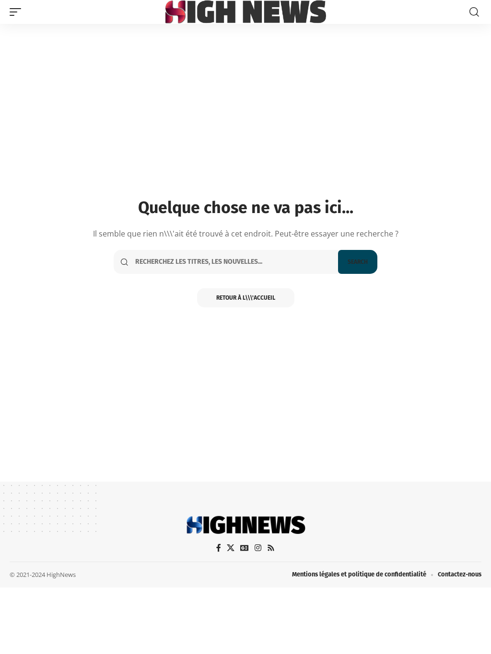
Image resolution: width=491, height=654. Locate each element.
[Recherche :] (233, 262)
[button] (18, 12)
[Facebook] (218, 547)
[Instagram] (258, 547)
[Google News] (244, 547)
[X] (230, 547)
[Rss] (271, 547)
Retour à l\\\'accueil (245, 297)
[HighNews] (246, 12)
